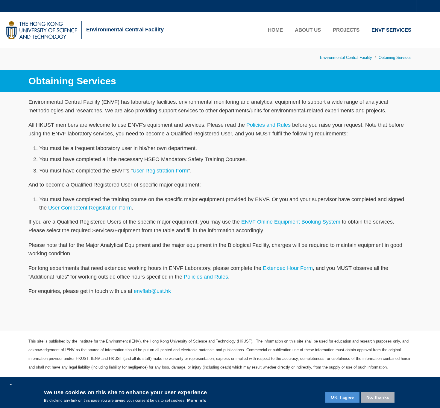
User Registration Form (160, 171)
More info (197, 400)
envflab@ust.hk (152, 291)
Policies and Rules (268, 125)
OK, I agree (342, 397)
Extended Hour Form (288, 268)
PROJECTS (346, 30)
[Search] (425, 30)
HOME (275, 30)
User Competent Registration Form (90, 208)
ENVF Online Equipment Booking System (290, 222)
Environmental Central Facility (125, 30)
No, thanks (377, 397)
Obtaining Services (395, 57)
